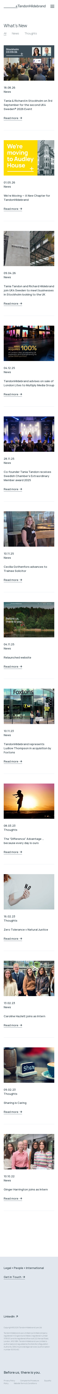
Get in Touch (12, 1277)
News (15, 33)
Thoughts (31, 33)
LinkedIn (9, 1316)
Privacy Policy (9, 1380)
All (5, 33)
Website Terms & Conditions (25, 1383)
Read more (11, 118)
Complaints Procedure (29, 1380)
